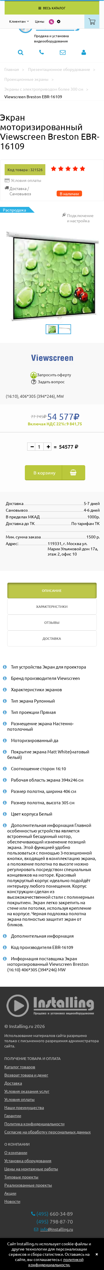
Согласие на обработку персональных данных (47, 1131)
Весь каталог (54, 8)
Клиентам (17, 21)
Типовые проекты (21, 1176)
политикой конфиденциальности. (55, 1262)
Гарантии (12, 1115)
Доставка (13, 1082)
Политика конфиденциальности (34, 1123)
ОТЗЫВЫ (52, 622)
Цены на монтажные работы (31, 1168)
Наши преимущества (24, 1107)
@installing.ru (56, 1229)
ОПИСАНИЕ (52, 590)
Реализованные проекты (28, 1184)
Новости (12, 1201)
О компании (15, 1152)
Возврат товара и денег (26, 1074)
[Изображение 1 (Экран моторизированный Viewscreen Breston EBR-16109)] (52, 275)
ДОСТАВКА (51, 638)
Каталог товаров (19, 1066)
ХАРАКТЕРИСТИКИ (52, 606)
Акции (10, 1193)
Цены (39, 21)
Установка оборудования (27, 1160)
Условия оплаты (19, 1099)
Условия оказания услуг (26, 1091)
